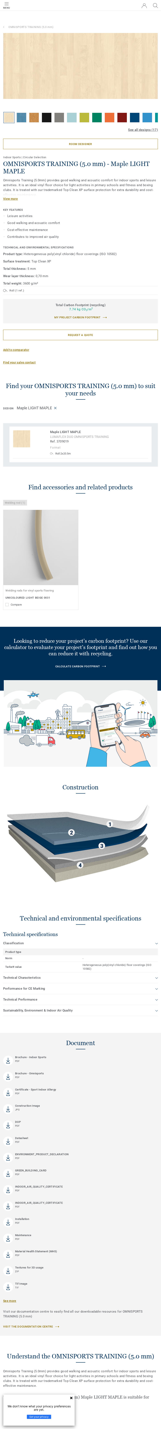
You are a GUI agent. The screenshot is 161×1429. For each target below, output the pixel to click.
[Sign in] (144, 5)
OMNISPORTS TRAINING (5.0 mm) (30, 27)
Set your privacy (39, 1416)
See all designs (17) (143, 130)
